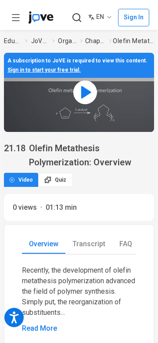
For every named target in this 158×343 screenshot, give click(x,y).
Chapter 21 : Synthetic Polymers (95, 40)
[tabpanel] (79, 299)
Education (13, 40)
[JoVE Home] (41, 17)
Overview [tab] (43, 244)
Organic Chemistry (67, 40)
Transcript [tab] (88, 244)
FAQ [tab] (125, 244)
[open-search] (76, 17)
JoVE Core (40, 40)
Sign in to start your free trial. (44, 70)
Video (25, 180)
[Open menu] (16, 18)
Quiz (60, 180)
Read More (39, 328)
